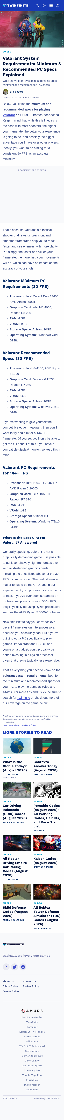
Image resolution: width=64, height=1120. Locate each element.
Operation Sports (32, 1065)
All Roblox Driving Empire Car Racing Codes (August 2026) (15, 867)
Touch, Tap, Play (32, 1075)
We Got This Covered (32, 1046)
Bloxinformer (32, 1084)
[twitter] (14, 966)
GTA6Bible (32, 1089)
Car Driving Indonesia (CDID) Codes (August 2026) (15, 812)
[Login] (57, 5)
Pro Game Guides (32, 1017)
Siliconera (32, 1041)
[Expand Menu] (51, 5)
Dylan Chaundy (12, 774)
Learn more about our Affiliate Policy (19, 725)
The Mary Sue (32, 1070)
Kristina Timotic (43, 774)
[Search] (37, 5)
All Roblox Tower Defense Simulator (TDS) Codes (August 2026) (47, 915)
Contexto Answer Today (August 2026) (45, 766)
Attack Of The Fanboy (32, 1031)
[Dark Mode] (44, 5)
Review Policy (31, 986)
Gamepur (32, 1027)
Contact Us (29, 981)
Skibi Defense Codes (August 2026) (15, 911)
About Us (8, 981)
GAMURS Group (53, 1098)
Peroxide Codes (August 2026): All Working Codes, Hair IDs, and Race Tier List (46, 816)
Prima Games (32, 1036)
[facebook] (22, 966)
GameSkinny (32, 1060)
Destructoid (32, 1051)
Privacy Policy (11, 991)
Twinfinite (23, 697)
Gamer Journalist (32, 1055)
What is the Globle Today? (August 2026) (15, 766)
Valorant (9, 115)
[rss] (6, 966)
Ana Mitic (39, 830)
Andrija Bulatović (13, 822)
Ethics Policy (10, 986)
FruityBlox (32, 1080)
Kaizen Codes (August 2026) (45, 861)
